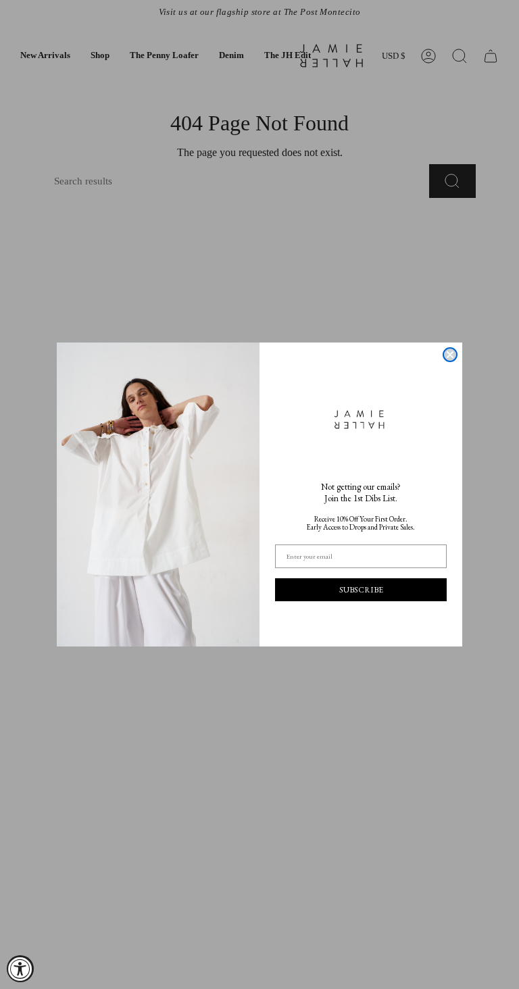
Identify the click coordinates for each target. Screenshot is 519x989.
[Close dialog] (450, 354)
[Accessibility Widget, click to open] (20, 968)
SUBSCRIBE (361, 589)
